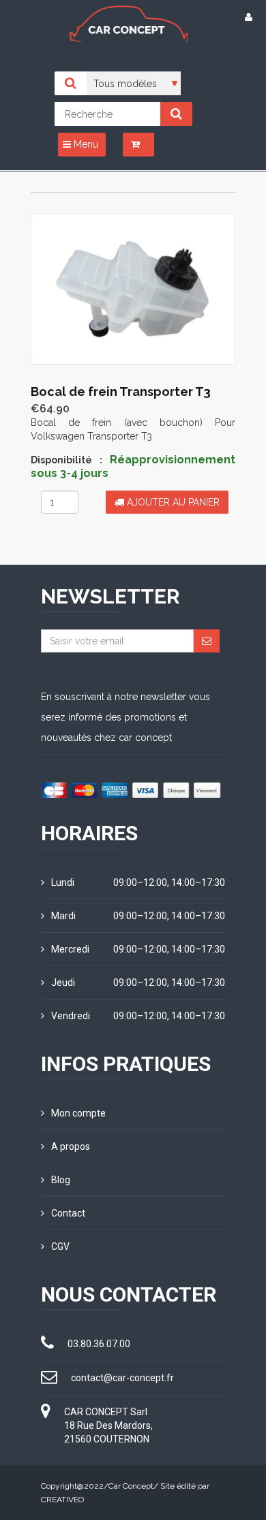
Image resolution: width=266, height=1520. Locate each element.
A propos (70, 1146)
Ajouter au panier (172, 502)
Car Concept (130, 1486)
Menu (84, 144)
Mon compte (78, 1113)
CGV (60, 1246)
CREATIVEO (62, 1499)
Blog (60, 1179)
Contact (68, 1213)
